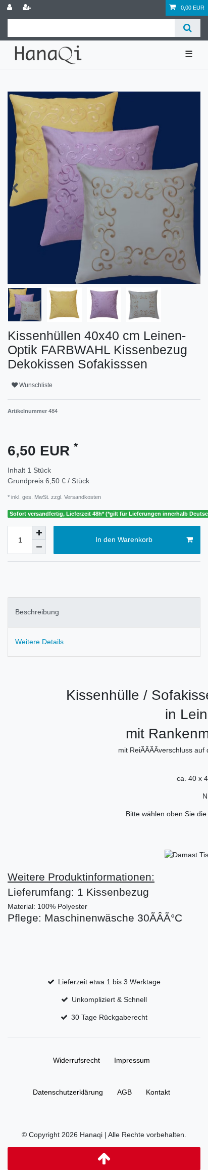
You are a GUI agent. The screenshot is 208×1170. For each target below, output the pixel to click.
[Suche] (187, 28)
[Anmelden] (11, 8)
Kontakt (158, 1092)
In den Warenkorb (123, 539)
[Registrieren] (27, 8)
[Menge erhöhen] (39, 533)
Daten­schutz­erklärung (68, 1092)
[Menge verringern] (39, 547)
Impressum (132, 1060)
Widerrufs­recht (76, 1060)
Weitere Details (39, 642)
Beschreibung (37, 612)
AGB (124, 1092)
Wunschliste (35, 385)
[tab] (104, 612)
